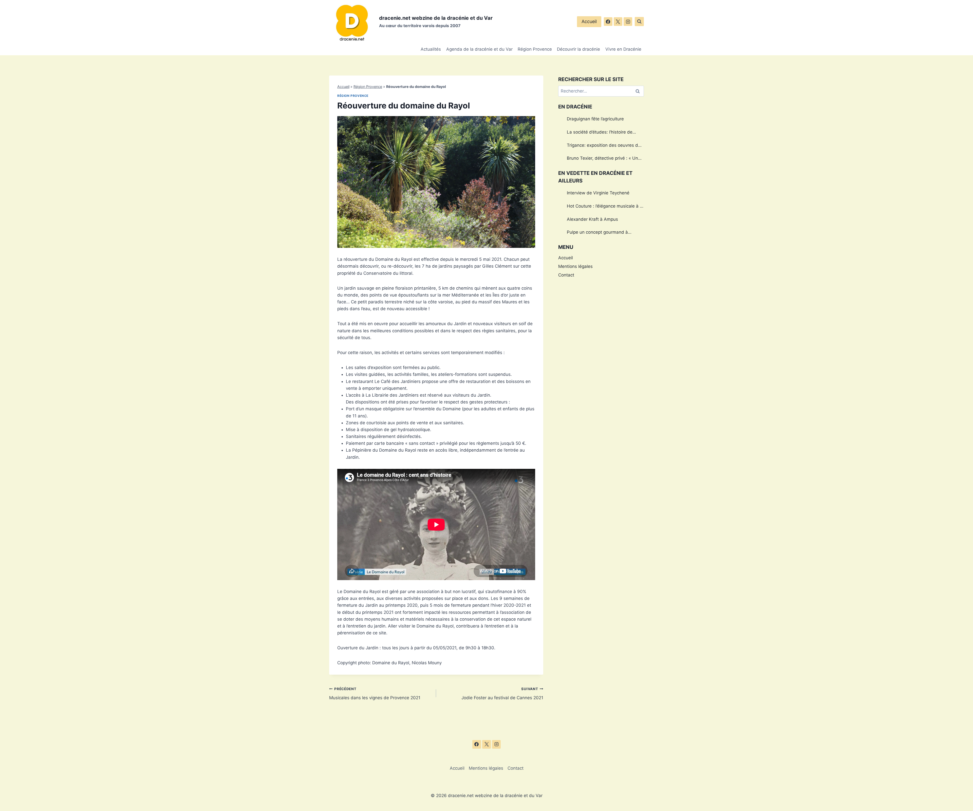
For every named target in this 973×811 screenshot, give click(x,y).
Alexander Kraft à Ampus (592, 219)
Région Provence (535, 49)
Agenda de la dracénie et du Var (479, 49)
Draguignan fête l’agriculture (595, 118)
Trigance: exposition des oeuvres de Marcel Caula (604, 146)
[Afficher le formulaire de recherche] (639, 21)
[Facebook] (608, 21)
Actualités (431, 49)
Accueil (589, 21)
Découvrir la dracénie (578, 49)
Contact (566, 275)
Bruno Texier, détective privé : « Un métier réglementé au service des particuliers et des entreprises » (602, 159)
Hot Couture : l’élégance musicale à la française (605, 207)
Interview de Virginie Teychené (598, 192)
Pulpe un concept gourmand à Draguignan (597, 233)
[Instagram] (628, 21)
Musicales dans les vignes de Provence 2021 (374, 693)
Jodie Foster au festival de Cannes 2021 (502, 693)
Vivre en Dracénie (623, 49)
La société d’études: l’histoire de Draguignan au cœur (599, 133)
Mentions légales (575, 266)
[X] (618, 21)
